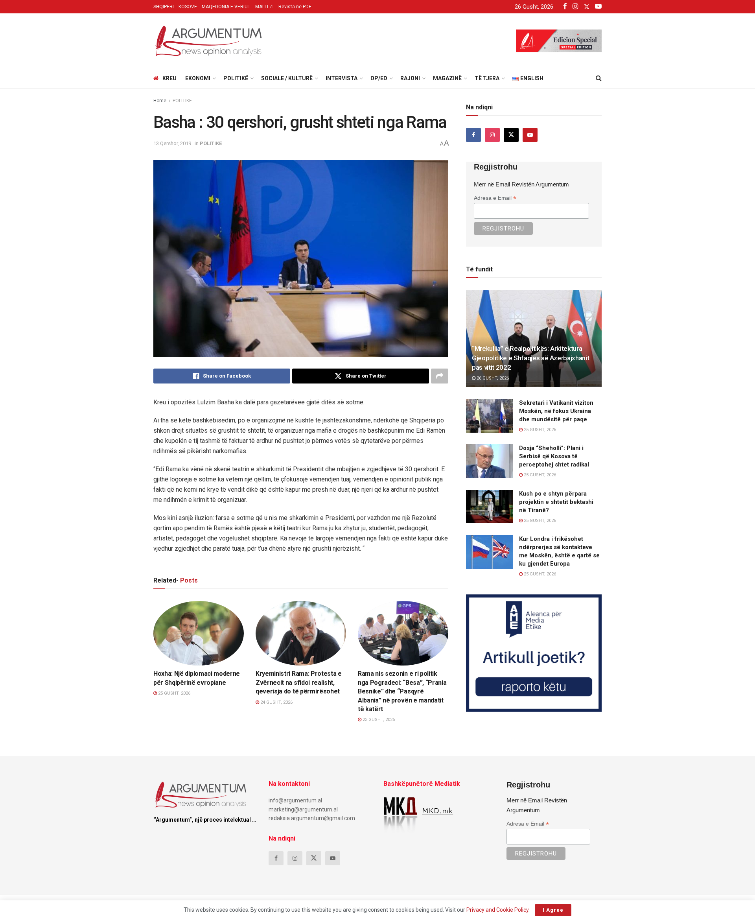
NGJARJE (171, 658)
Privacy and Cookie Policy (497, 910)
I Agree (553, 910)
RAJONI (410, 78)
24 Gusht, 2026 (276, 702)
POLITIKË (235, 78)
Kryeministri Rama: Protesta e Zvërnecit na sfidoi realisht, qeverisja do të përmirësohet (299, 682)
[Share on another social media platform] (439, 376)
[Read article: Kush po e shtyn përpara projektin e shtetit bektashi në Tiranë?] (489, 507)
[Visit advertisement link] (534, 653)
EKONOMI (197, 78)
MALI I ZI (264, 6)
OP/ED (378, 78)
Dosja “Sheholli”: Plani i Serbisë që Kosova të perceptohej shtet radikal (554, 456)
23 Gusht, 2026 (378, 719)
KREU (169, 78)
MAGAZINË (447, 78)
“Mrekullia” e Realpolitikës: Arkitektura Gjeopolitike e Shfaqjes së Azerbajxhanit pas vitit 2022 (530, 358)
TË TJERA (487, 78)
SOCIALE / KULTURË (287, 78)
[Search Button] (599, 78)
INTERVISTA (341, 78)
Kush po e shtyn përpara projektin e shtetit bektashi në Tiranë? (556, 502)
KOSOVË (188, 6)
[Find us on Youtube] (530, 135)
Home (159, 100)
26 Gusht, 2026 (492, 378)
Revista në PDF (294, 6)
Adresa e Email (495, 198)
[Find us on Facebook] (473, 135)
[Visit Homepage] (208, 41)
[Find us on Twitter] (511, 135)
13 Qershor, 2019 (172, 143)
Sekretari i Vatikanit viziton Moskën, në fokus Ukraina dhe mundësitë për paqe (556, 411)
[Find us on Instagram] (492, 135)
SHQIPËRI (163, 6)
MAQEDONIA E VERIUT (226, 6)
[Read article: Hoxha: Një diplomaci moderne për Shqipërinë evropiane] (198, 633)
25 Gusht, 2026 (173, 693)
